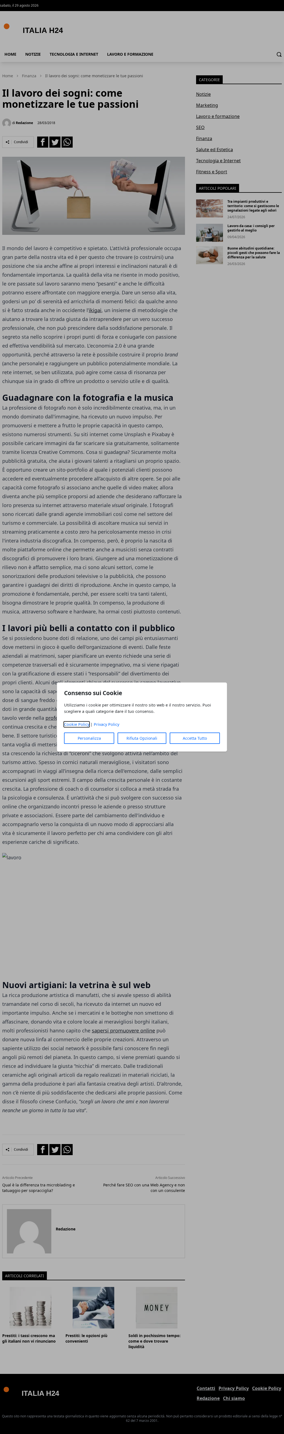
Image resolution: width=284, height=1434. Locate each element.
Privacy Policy (106, 724)
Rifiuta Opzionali (141, 738)
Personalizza (89, 738)
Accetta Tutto (195, 738)
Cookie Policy (76, 724)
